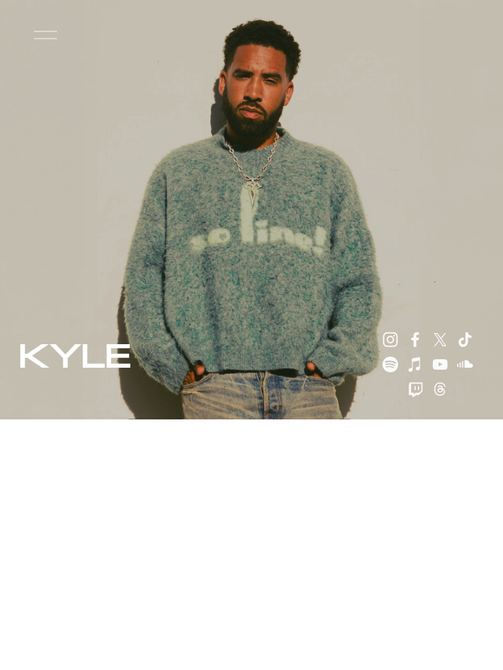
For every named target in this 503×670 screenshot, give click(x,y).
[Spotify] (390, 364)
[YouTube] (440, 364)
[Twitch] (415, 389)
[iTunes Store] (415, 364)
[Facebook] (415, 339)
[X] (440, 339)
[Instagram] (390, 339)
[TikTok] (465, 339)
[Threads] (440, 389)
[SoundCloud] (465, 364)
